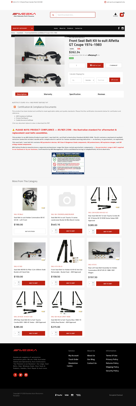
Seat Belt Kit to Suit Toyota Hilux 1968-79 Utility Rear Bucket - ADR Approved (66, 321)
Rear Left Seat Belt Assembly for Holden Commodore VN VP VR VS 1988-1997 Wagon (102, 270)
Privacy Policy (112, 359)
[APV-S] (43, 208)
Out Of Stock (30, 231)
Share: (72, 49)
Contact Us (78, 28)
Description (22, 94)
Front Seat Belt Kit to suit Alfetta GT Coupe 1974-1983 (41, 33)
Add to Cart (96, 65)
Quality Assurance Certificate (24, 120)
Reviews (101, 94)
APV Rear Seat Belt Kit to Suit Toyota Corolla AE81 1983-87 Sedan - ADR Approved (30, 321)
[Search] (53, 14)
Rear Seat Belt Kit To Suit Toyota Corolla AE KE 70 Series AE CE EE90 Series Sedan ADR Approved (104, 218)
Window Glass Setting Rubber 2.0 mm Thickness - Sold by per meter (16, 398)
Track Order (73, 359)
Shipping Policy (112, 366)
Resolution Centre (72, 364)
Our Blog (91, 359)
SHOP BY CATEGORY (20, 28)
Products (70, 28)
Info (98, 55)
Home (56, 28)
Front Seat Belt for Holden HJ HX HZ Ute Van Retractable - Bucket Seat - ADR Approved (66, 270)
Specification (75, 94)
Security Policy (112, 370)
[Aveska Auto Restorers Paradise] (24, 15)
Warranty (48, 94)
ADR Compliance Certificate (24, 116)
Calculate (115, 80)
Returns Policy (112, 363)
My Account (73, 355)
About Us (62, 28)
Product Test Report (22, 118)
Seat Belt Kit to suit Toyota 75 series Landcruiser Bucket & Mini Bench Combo (65, 218)
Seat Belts (20, 33)
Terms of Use (111, 355)
